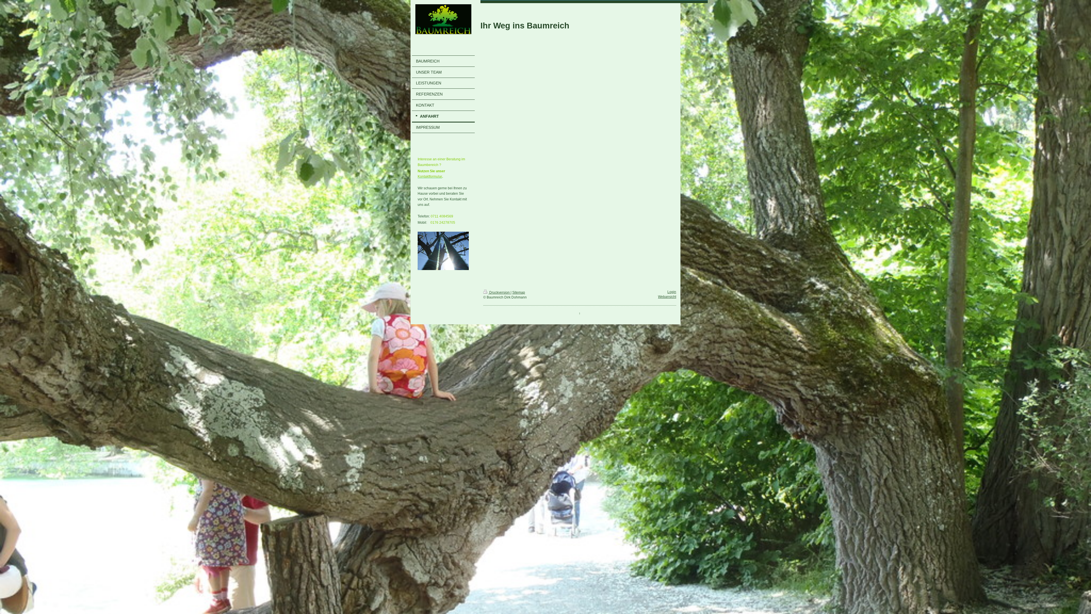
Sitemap (518, 292)
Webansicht (667, 297)
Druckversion (499, 292)
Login (671, 292)
